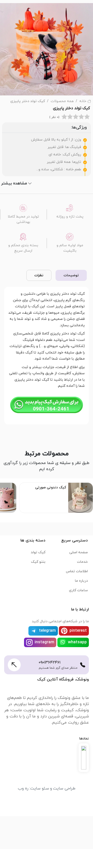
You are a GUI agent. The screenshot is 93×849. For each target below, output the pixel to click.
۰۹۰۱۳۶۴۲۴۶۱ (49, 662)
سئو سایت (39, 788)
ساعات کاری (78, 590)
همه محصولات (62, 101)
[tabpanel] (46, 354)
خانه (82, 101)
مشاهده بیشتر (14, 183)
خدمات (82, 561)
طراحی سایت (64, 788)
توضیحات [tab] (71, 275)
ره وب (23, 788)
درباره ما (81, 580)
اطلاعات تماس (77, 571)
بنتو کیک (38, 561)
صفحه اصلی (78, 552)
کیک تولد (38, 552)
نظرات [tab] (38, 275)
